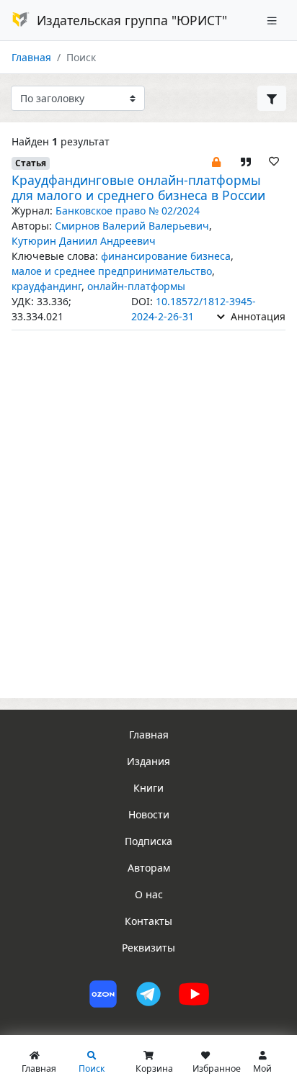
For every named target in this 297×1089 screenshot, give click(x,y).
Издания (148, 761)
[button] (216, 161)
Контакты (148, 921)
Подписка (148, 841)
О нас (149, 894)
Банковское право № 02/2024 (128, 210)
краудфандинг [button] (46, 286)
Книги (148, 788)
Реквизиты (148, 947)
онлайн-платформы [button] (136, 286)
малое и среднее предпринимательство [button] (112, 271)
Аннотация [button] (256, 316)
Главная (31, 57)
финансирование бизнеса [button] (166, 256)
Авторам (149, 868)
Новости (148, 814)
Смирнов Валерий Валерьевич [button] (132, 225)
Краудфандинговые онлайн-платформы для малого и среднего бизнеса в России (138, 187)
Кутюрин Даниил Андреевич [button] (84, 241)
